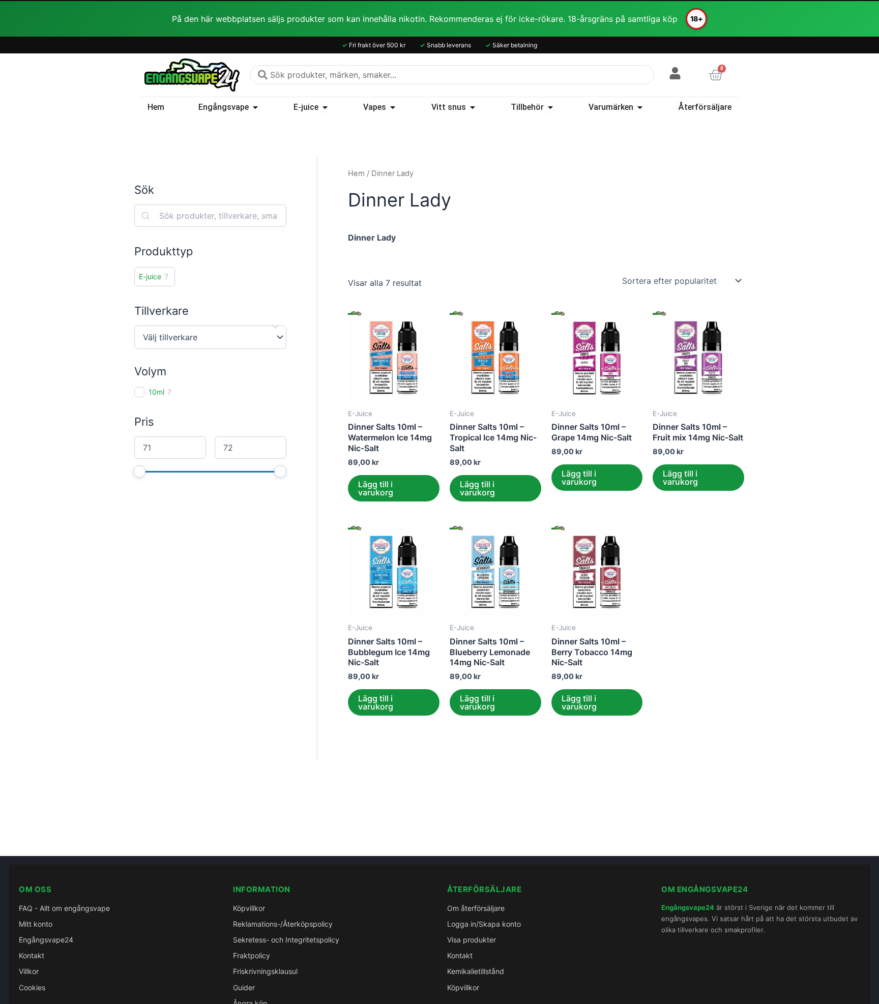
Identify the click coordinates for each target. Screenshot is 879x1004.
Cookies (32, 987)
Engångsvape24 (46, 939)
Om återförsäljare (476, 908)
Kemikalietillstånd (475, 971)
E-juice (150, 276)
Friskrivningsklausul (265, 971)
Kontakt (31, 955)
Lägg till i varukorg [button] (375, 488)
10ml (156, 392)
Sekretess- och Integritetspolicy (286, 939)
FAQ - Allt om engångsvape (64, 908)
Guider (244, 987)
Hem (356, 173)
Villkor (29, 971)
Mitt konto (35, 924)
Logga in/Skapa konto (484, 924)
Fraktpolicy (251, 955)
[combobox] (452, 74)
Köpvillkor (249, 908)
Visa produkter (471, 939)
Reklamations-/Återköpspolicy (283, 924)
